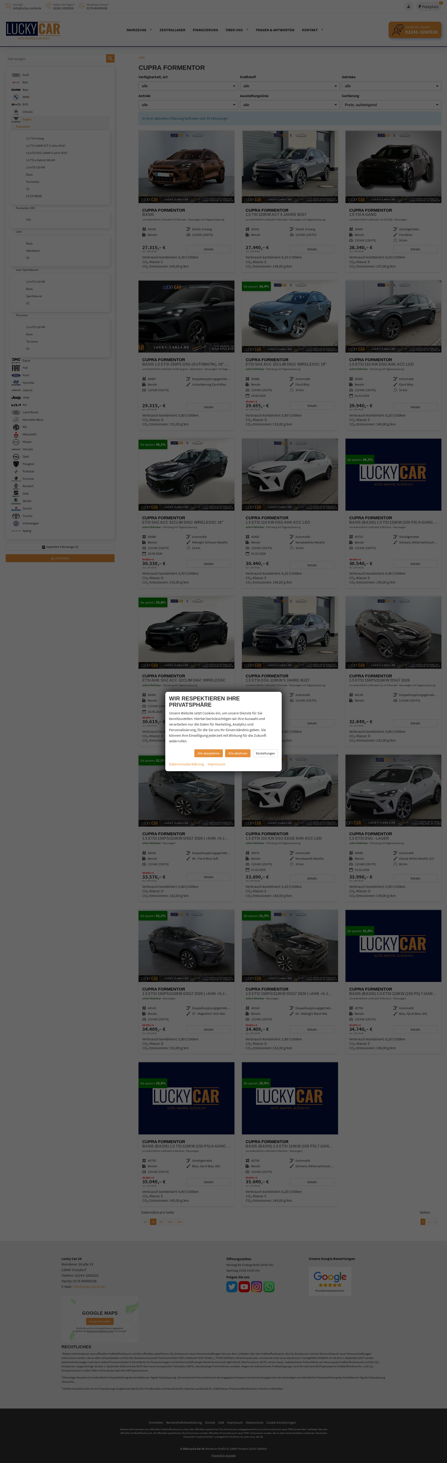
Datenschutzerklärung (186, 764)
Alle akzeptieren (208, 753)
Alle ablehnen (237, 753)
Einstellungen (265, 753)
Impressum (216, 764)
